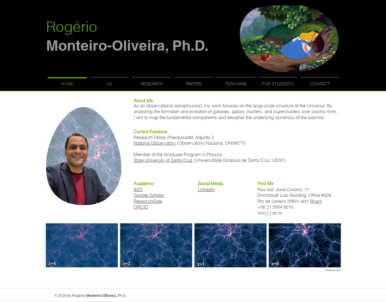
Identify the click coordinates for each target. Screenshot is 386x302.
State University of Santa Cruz (163, 160)
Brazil (315, 201)
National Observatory (155, 143)
